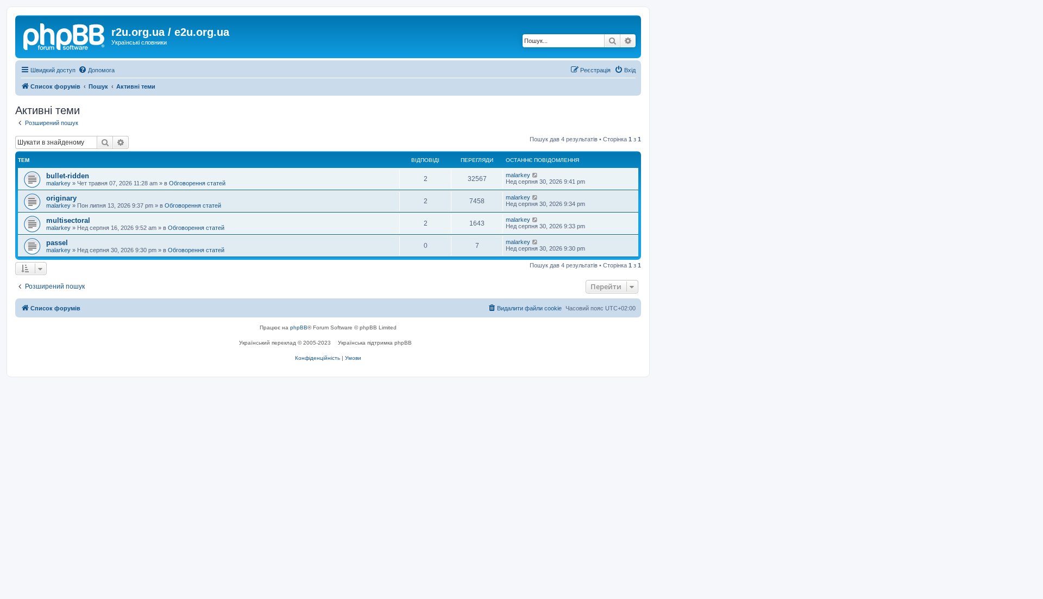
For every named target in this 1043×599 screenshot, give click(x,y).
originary (61, 198)
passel (57, 243)
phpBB (298, 327)
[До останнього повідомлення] (535, 175)
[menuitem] (96, 70)
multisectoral (68, 220)
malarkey (58, 183)
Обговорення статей (197, 183)
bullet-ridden (67, 176)
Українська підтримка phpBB (375, 343)
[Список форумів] (64, 35)
